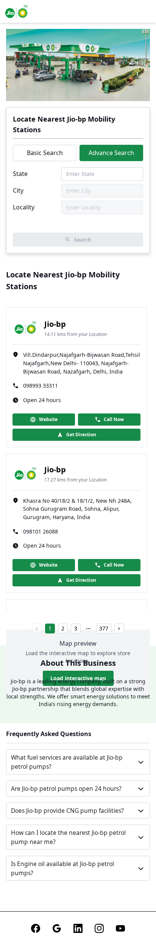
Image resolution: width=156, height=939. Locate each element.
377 (103, 628)
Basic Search (45, 153)
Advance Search (111, 153)
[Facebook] (35, 928)
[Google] (56, 928)
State (20, 173)
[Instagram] (99, 928)
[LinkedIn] (78, 928)
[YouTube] (120, 928)
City (18, 190)
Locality (23, 207)
